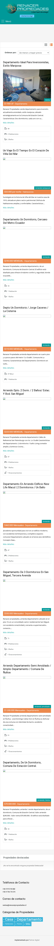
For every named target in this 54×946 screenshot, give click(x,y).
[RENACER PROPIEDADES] (27, 8)
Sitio (28, 924)
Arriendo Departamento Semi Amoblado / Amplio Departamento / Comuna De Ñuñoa (27, 669)
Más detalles (9, 122)
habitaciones (9, 924)
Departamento (29, 919)
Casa (9, 919)
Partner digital (34, 940)
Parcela (19, 924)
